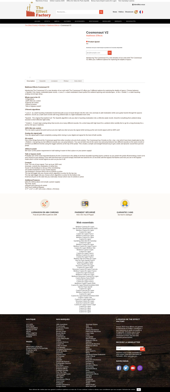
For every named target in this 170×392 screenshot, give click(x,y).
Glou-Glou (59, 377)
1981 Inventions (61, 324)
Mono (88, 353)
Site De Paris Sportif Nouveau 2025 (85, 228)
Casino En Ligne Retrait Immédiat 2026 (85, 285)
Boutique (30, 326)
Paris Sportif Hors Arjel (85, 264)
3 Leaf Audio (60, 326)
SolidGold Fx (90, 372)
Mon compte (31, 333)
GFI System (60, 376)
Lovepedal (89, 337)
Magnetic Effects (91, 340)
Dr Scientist (60, 356)
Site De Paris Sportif (85, 287)
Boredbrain (60, 335)
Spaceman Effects (92, 374)
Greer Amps (60, 381)
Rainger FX (90, 363)
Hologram (59, 383)
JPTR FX (89, 328)
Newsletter (31, 330)
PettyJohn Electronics (93, 360)
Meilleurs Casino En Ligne (85, 274)
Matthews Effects (94, 35)
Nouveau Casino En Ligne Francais (85, 269)
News (115, 12)
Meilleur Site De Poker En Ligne (85, 258)
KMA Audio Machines (93, 331)
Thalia (88, 383)
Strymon (89, 377)
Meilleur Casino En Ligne (85, 230)
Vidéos (121, 12)
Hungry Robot (61, 386)
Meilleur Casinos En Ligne (85, 227)
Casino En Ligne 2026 (85, 267)
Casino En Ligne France (85, 234)
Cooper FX (60, 344)
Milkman (89, 349)
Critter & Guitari (61, 345)
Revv (87, 370)
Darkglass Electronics (63, 349)
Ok (139, 389)
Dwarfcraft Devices (62, 361)
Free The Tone (61, 372)
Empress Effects (61, 368)
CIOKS (58, 340)
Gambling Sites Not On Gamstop (85, 241)
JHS (87, 326)
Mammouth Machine (93, 344)
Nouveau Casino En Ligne (85, 266)
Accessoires (32, 328)
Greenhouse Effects (63, 379)
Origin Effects (90, 356)
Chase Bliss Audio (62, 338)
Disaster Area (61, 354)
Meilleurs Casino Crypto (85, 250)
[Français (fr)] (141, 7)
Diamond (59, 353)
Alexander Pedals (62, 328)
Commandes (31, 335)
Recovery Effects (92, 365)
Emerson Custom (62, 367)
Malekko (89, 342)
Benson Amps (61, 331)
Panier (29, 337)
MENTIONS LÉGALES (34, 347)
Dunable (59, 360)
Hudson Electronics (63, 384)
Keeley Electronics (92, 330)
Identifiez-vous (139, 4)
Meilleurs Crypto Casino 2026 (85, 283)
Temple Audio (90, 381)
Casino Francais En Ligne (85, 290)
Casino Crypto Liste (85, 297)
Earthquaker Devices (63, 363)
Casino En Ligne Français (85, 273)
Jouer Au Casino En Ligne (85, 303)
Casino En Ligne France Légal (85, 304)
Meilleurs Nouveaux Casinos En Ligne (85, 276)
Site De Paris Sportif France (85, 260)
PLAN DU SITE (31, 350)
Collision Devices (62, 342)
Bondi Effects (60, 333)
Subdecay (89, 379)
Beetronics (60, 330)
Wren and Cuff (91, 386)
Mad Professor (91, 338)
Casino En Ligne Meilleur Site (85, 248)
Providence (90, 361)
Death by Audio (61, 351)
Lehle (88, 335)
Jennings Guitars (92, 324)
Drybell (58, 358)
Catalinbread (60, 337)
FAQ (27, 354)
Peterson (89, 358)
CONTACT (30, 352)
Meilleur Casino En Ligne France (85, 246)
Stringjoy (89, 376)
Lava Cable (90, 333)
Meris (88, 347)
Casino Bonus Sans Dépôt (85, 278)
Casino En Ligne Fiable (85, 262)
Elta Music (59, 365)
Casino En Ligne (85, 232)
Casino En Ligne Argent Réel (85, 299)
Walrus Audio (90, 384)
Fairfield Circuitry (62, 370)
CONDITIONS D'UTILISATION (37, 348)
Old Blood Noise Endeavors (95, 354)
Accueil (29, 324)
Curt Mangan (60, 347)
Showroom (129, 12)
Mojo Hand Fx (91, 351)
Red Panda (90, 367)
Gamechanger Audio (63, 374)
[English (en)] (141, 11)
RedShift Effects (91, 368)
